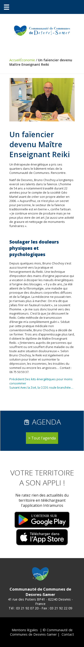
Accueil (14, 60)
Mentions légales (25, 630)
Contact (68, 634)
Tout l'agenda (43, 438)
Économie (27, 60)
